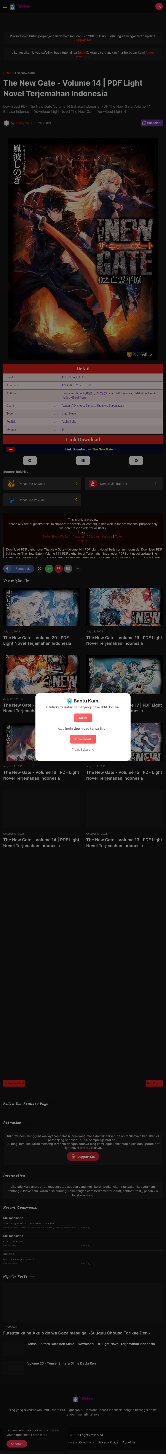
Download (83, 739)
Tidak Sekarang (83, 749)
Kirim (83, 718)
